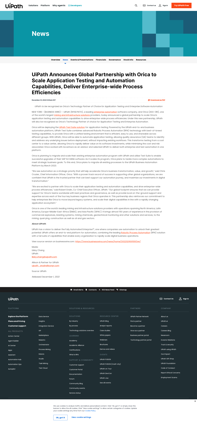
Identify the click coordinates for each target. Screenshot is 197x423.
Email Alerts (76, 290)
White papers (105, 335)
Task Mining (43, 363)
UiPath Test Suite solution (72, 127)
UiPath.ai (164, 321)
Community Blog (76, 383)
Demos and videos (107, 349)
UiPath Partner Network (139, 316)
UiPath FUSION (105, 359)
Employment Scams (169, 377)
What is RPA (74, 354)
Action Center (13, 336)
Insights (42, 321)
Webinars (103, 340)
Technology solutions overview (81, 330)
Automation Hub (14, 359)
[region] (98, 411)
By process (73, 326)
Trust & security (167, 344)
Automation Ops (14, 364)
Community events (77, 388)
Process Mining (45, 349)
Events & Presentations (82, 59)
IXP (40, 330)
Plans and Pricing (16, 321)
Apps (10, 350)
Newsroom (165, 335)
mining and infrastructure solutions (72, 115)
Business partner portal (139, 335)
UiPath (104, 378)
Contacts (91, 290)
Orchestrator (44, 344)
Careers (164, 326)
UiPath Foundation (168, 363)
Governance (115, 59)
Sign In (186, 299)
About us (164, 316)
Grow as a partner (137, 330)
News (65, 59)
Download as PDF (157, 100)
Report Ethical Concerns (170, 373)
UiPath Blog (104, 321)
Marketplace (44, 335)
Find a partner (135, 321)
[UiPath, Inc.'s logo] (13, 299)
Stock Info (128, 59)
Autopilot (11, 369)
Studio (41, 359)
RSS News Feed (106, 290)
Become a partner (137, 326)
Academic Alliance (76, 345)
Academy (73, 340)
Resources (141, 59)
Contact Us (168, 299)
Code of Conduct (168, 368)
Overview (55, 59)
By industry (73, 321)
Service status (75, 393)
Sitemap (121, 290)
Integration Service (46, 326)
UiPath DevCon (106, 373)
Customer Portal (75, 369)
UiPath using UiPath (168, 349)
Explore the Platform (18, 316)
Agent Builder (13, 341)
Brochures (104, 344)
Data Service (44, 316)
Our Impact (165, 354)
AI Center (12, 345)
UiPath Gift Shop (167, 359)
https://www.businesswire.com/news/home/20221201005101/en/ (108, 241)
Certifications (74, 350)
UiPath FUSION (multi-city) (110, 364)
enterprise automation (105, 111)
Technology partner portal (140, 340)
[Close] (195, 401)
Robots (41, 354)
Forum (71, 379)
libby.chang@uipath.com (44, 256)
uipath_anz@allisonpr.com (45, 265)
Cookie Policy (90, 411)
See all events (105, 383)
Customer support (17, 326)
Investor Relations (168, 340)
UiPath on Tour (105, 369)
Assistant (11, 355)
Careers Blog (166, 330)
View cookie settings (81, 417)
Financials (101, 59)
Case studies (105, 330)
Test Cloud (43, 368)
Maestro (42, 340)
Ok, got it (60, 417)
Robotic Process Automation (135, 232)
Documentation (75, 374)
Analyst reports (106, 326)
